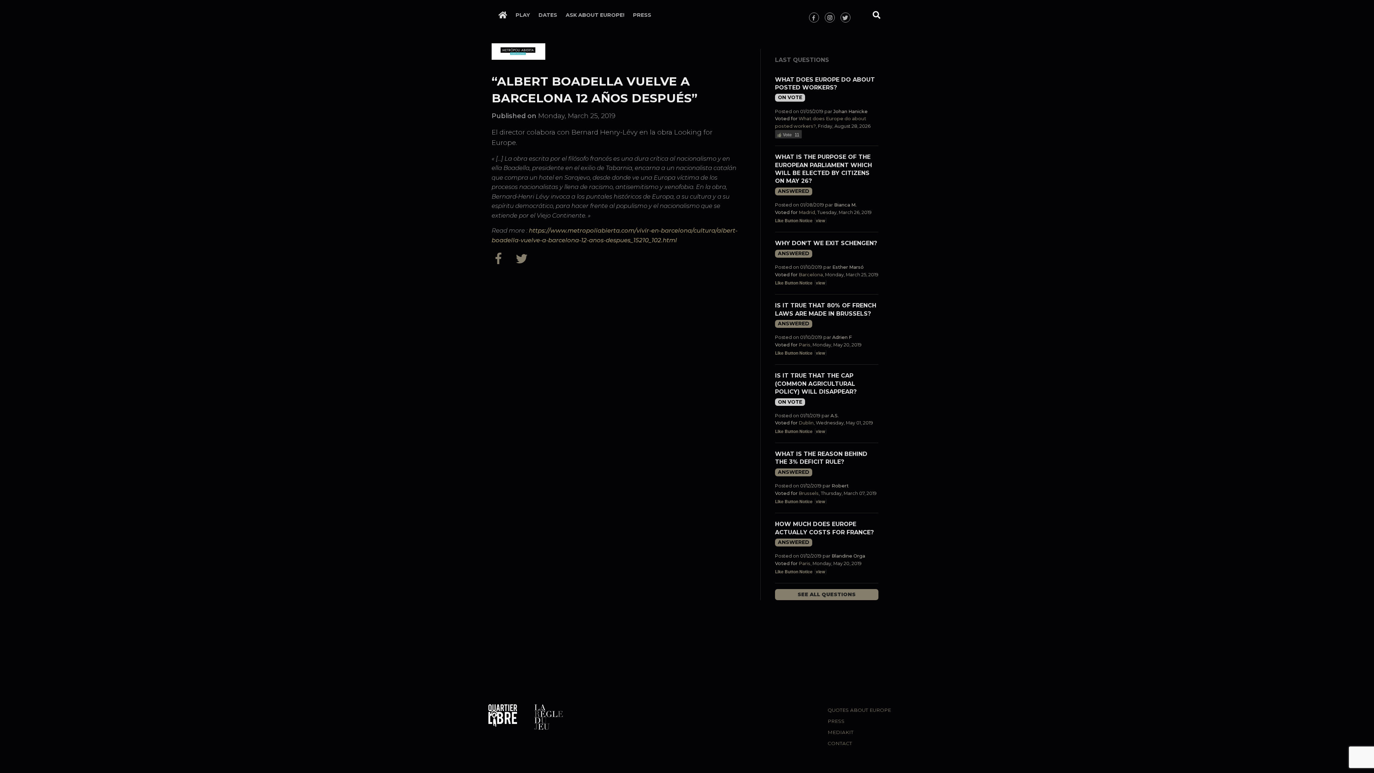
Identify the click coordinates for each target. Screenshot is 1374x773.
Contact (840, 743)
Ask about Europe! (595, 15)
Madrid (807, 212)
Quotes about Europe (859, 710)
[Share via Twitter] (523, 258)
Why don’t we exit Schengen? (826, 243)
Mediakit (840, 732)
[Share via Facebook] (502, 258)
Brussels (809, 493)
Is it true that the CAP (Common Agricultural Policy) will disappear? (816, 383)
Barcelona (811, 274)
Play (523, 15)
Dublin (806, 423)
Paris (804, 344)
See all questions (827, 594)
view (820, 220)
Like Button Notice (794, 220)
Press (642, 15)
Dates (548, 15)
